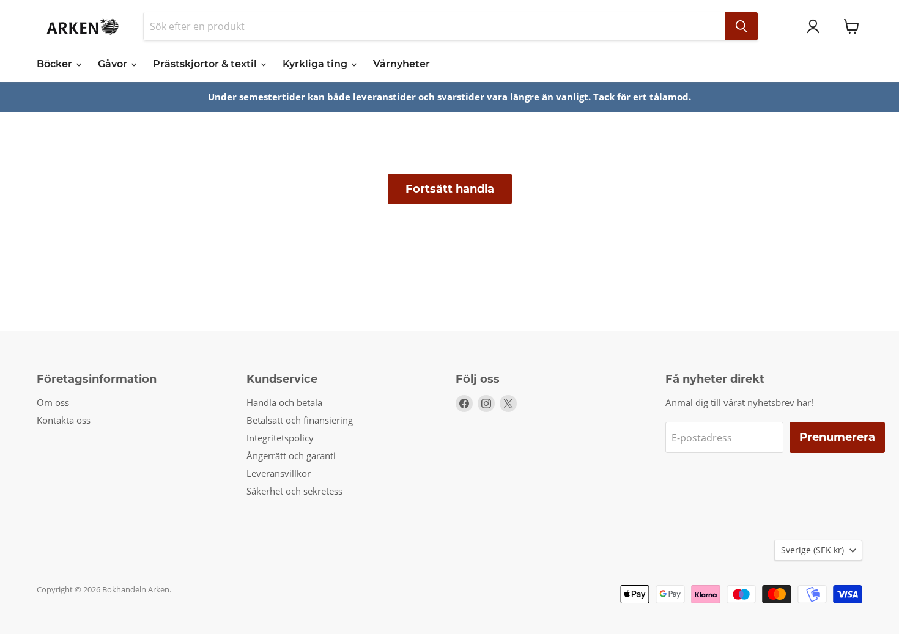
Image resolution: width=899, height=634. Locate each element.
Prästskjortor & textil (206, 64)
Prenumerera (837, 437)
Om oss (53, 402)
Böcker (56, 64)
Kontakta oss (64, 420)
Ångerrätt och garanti (291, 455)
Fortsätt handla (449, 189)
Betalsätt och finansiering (299, 420)
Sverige (812, 550)
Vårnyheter (401, 64)
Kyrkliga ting (316, 64)
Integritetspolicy (280, 438)
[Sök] (741, 26)
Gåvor (114, 64)
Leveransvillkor (278, 473)
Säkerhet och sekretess (294, 491)
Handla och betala (284, 402)
